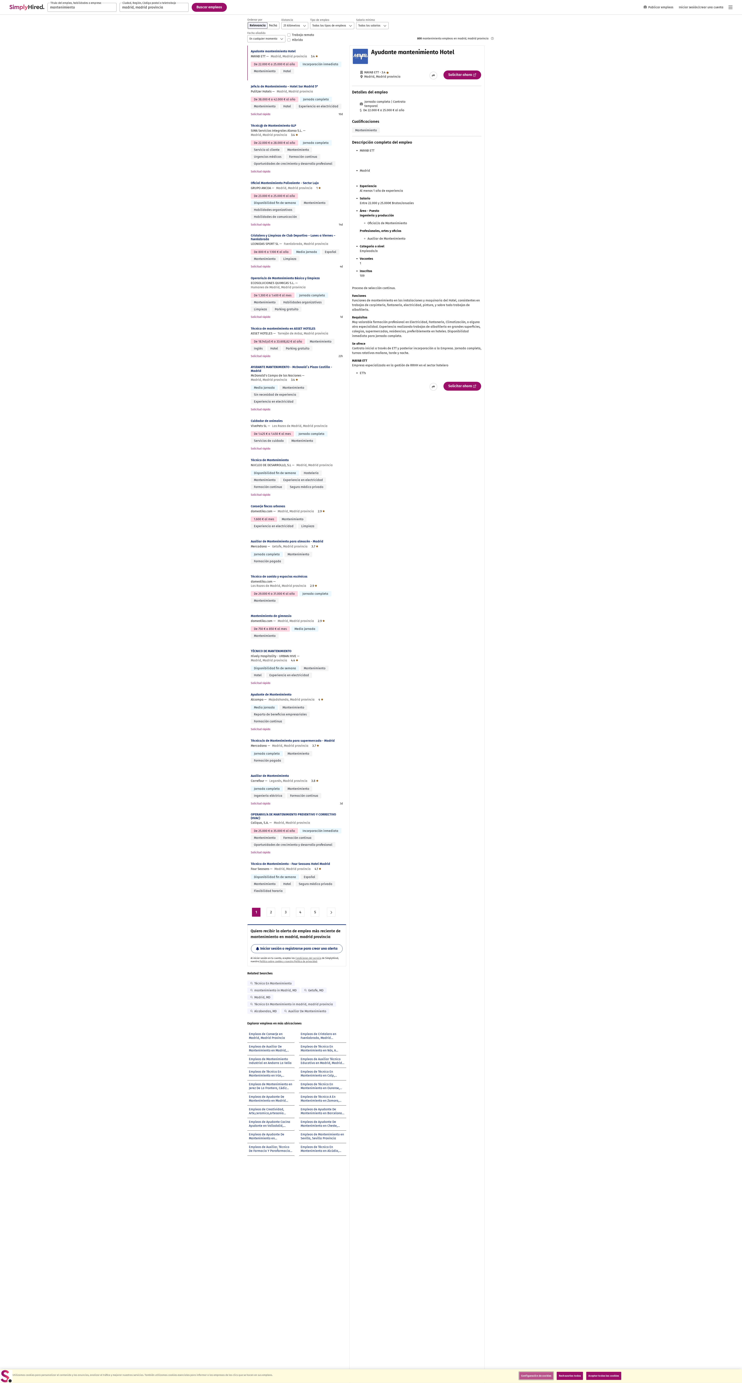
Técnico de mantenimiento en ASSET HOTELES (283, 328)
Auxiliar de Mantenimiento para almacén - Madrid (287, 541)
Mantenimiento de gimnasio (271, 616)
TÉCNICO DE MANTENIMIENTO (271, 651)
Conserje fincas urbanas (268, 506)
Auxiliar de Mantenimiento (270, 776)
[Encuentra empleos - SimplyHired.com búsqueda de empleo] (26, 7)
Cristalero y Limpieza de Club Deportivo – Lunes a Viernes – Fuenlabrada (293, 237)
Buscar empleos (209, 7)
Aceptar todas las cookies (603, 1375)
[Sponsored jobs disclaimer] (492, 38)
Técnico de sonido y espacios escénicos (279, 576)
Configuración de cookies (536, 1375)
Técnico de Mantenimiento (270, 460)
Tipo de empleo (319, 20)
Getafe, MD (315, 990)
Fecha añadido (256, 33)
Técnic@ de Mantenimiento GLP (273, 125)
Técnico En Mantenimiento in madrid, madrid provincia (293, 1004)
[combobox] (82, 7)
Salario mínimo (365, 20)
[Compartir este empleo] (433, 75)
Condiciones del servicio (308, 958)
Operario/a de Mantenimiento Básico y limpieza (285, 278)
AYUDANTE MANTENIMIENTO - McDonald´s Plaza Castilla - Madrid (291, 368)
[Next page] (331, 912)
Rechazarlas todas (570, 1375)
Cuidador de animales (267, 421)
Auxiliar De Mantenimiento (307, 1011)
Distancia (287, 20)
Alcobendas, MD (265, 1011)
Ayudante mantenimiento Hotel (273, 51)
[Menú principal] (730, 7)
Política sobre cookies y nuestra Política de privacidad (288, 961)
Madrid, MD (262, 997)
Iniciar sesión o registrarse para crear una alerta (299, 948)
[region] (371, 1376)
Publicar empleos (660, 7)
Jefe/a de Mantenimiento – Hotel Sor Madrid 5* (284, 86)
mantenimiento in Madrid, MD (275, 990)
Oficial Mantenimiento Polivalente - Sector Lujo (285, 183)
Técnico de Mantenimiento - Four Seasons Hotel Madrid (290, 864)
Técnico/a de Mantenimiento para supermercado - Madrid (293, 740)
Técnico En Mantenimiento (273, 983)
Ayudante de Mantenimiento (271, 694)
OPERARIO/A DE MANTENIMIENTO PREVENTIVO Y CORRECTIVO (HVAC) (293, 816)
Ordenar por (254, 19)
